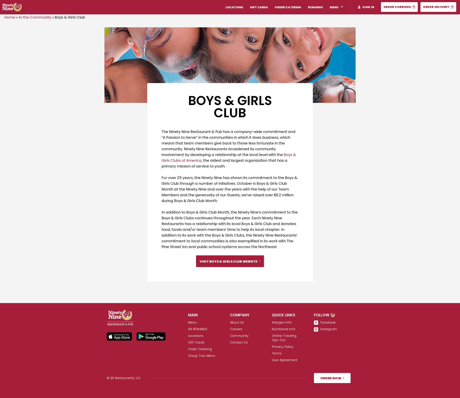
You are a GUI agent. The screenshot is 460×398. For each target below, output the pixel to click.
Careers (236, 329)
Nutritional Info (283, 329)
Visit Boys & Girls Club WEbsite (228, 261)
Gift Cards (196, 342)
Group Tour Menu (201, 356)
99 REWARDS (197, 329)
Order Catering (200, 349)
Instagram (328, 329)
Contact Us (239, 342)
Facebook (327, 322)
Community (239, 336)
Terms (277, 353)
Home (9, 17)
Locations (195, 336)
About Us (237, 322)
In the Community (35, 17)
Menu (192, 322)
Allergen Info (282, 322)
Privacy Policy (282, 347)
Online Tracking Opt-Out (284, 338)
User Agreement (284, 360)
